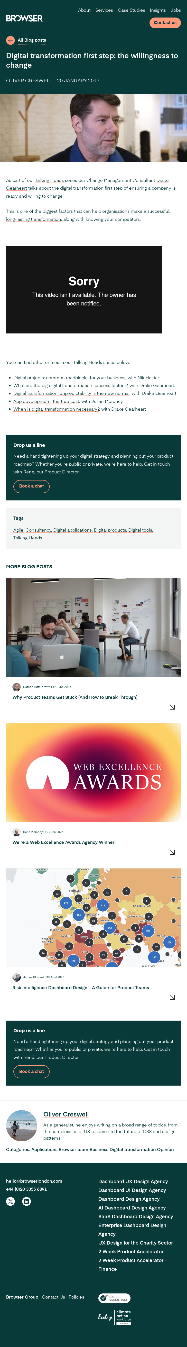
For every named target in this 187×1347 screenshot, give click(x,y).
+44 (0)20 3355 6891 (26, 1189)
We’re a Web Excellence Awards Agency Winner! (64, 842)
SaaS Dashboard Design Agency (135, 1217)
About (84, 10)
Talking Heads (49, 180)
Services (104, 10)
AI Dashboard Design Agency (132, 1208)
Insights (158, 10)
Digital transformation (133, 1150)
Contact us (165, 23)
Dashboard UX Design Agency (133, 1182)
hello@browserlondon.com (34, 1181)
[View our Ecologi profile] (114, 1317)
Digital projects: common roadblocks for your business (69, 378)
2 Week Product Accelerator (130, 1252)
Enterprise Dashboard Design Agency (132, 1230)
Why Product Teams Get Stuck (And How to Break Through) (75, 697)
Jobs (176, 10)
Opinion (165, 1150)
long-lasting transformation (33, 219)
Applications (45, 1150)
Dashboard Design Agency (129, 1199)
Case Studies (131, 10)
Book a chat (31, 486)
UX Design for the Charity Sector (135, 1243)
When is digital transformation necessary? (56, 409)
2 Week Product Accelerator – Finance (132, 1265)
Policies (76, 1297)
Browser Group (22, 1297)
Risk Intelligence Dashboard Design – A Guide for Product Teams (80, 988)
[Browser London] (24, 18)
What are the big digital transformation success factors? (70, 386)
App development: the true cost (46, 401)
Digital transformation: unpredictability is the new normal (71, 393)
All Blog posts (32, 40)
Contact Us (53, 1297)
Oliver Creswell (29, 81)
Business (100, 1150)
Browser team (74, 1150)
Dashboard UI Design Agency (132, 1190)
